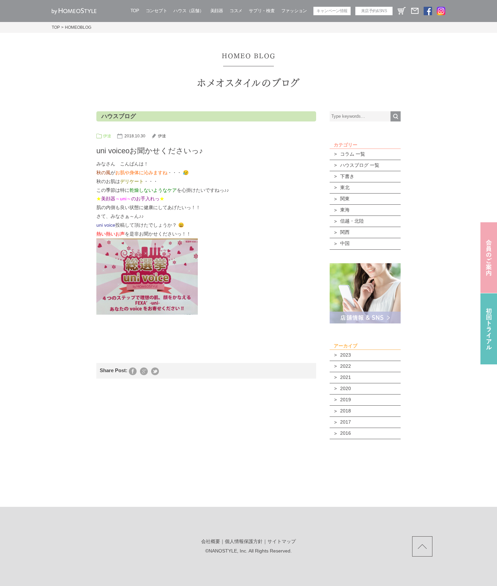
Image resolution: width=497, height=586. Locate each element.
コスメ (236, 10)
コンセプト (156, 10)
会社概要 (210, 541)
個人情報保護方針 (244, 541)
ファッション (294, 10)
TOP (135, 10)
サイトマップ (281, 541)
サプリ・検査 (262, 10)
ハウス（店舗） (188, 10)
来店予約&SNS (374, 10)
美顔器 (216, 10)
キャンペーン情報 (331, 10)
